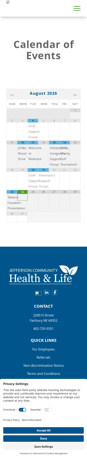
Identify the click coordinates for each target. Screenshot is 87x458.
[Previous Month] (12, 95)
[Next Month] (75, 95)
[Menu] (75, 8)
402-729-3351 (43, 328)
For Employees (43, 349)
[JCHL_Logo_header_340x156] (36, 8)
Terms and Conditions (43, 373)
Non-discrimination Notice (43, 365)
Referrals (43, 357)
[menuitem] (75, 8)
